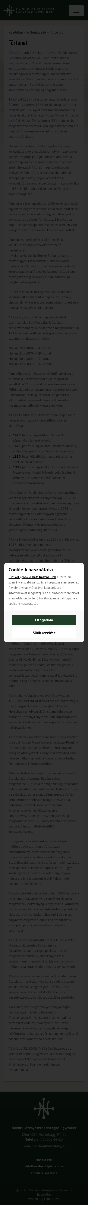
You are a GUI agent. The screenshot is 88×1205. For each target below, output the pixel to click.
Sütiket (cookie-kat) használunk (32, 577)
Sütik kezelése (44, 632)
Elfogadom (44, 620)
